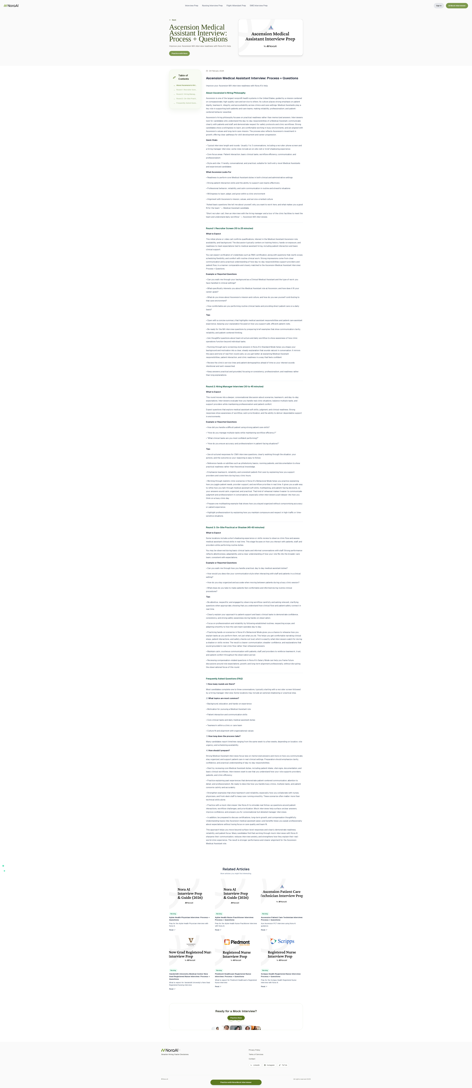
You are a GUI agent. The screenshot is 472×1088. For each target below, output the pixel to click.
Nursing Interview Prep (212, 5)
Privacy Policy (254, 1050)
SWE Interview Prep (258, 5)
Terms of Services (256, 1054)
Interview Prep (191, 5)
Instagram (271, 1065)
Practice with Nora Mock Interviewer (236, 1082)
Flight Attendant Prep (236, 5)
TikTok (284, 1065)
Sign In (439, 6)
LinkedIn (256, 1065)
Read (172, 930)
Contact (252, 1059)
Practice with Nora (179, 53)
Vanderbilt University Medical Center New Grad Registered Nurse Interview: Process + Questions (189, 976)
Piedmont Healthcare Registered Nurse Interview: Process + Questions (233, 975)
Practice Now (236, 1018)
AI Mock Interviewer (457, 6)
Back (174, 20)
